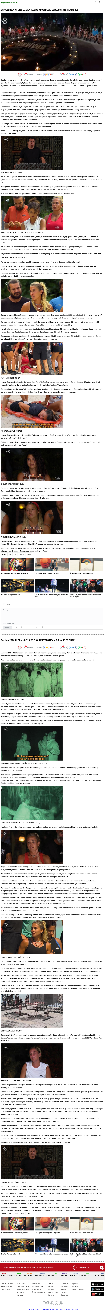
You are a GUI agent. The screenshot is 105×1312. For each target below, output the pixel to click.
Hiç (15, 554)
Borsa (3, 1274)
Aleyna (4, 554)
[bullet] (30, 627)
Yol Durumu (85, 1274)
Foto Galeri (64, 1284)
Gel (10, 554)
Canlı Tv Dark (21, 1284)
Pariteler (74, 1274)
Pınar (16, 1213)
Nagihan (21, 554)
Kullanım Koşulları (65, 1309)
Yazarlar (64, 1289)
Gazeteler (28, 1274)
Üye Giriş (75, 1284)
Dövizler (51, 1286)
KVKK (57, 1309)
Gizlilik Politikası (45, 1309)
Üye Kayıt (75, 1286)
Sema (29, 554)
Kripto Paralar (98, 1274)
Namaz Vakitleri (15, 1274)
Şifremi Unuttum (77, 1289)
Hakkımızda (30, 1309)
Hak (10, 1213)
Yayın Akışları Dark (23, 1286)
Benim (4, 1213)
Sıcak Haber (65, 1295)
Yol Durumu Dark (6, 1286)
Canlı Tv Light (5, 1289)
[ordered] (27, 627)
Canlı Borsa (36, 1284)
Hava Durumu (40, 1274)
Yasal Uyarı (74, 1309)
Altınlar (50, 1284)
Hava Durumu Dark (7, 1284)
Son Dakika (20, 1292)
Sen (28, 1213)
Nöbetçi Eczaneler (23, 1289)
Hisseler (64, 1274)
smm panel (20, 1295)
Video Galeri (65, 1286)
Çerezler (52, 1309)
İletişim (37, 1309)
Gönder (7, 627)
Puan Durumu (52, 1274)
